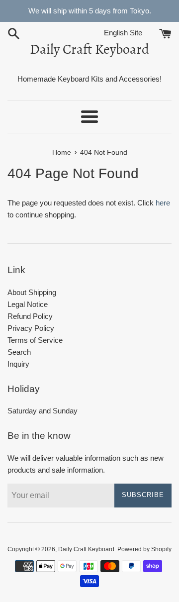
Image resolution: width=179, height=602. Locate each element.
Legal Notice (27, 304)
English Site (130, 32)
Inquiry (18, 364)
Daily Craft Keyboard (89, 49)
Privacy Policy (30, 328)
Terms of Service (35, 340)
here (163, 203)
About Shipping (31, 292)
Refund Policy (30, 316)
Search (19, 352)
